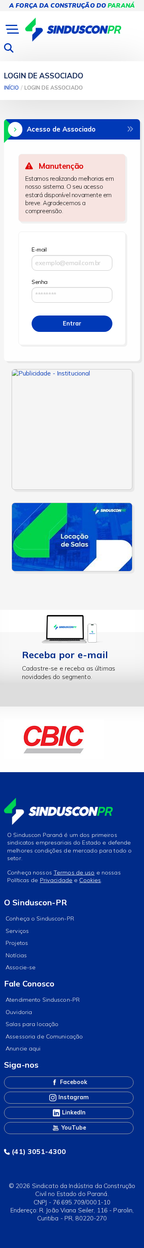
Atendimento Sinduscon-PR (43, 999)
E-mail (39, 249)
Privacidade (56, 880)
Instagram (73, 1097)
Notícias (16, 955)
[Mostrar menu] (11, 29)
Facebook (72, 1082)
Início (11, 87)
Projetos (17, 942)
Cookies (90, 880)
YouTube (73, 1127)
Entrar (72, 323)
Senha (40, 282)
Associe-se (21, 967)
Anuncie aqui (23, 1048)
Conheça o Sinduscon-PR (40, 918)
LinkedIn (73, 1112)
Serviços (17, 931)
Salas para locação (32, 1024)
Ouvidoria (19, 1012)
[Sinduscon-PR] (73, 29)
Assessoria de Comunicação (44, 1036)
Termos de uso (74, 872)
